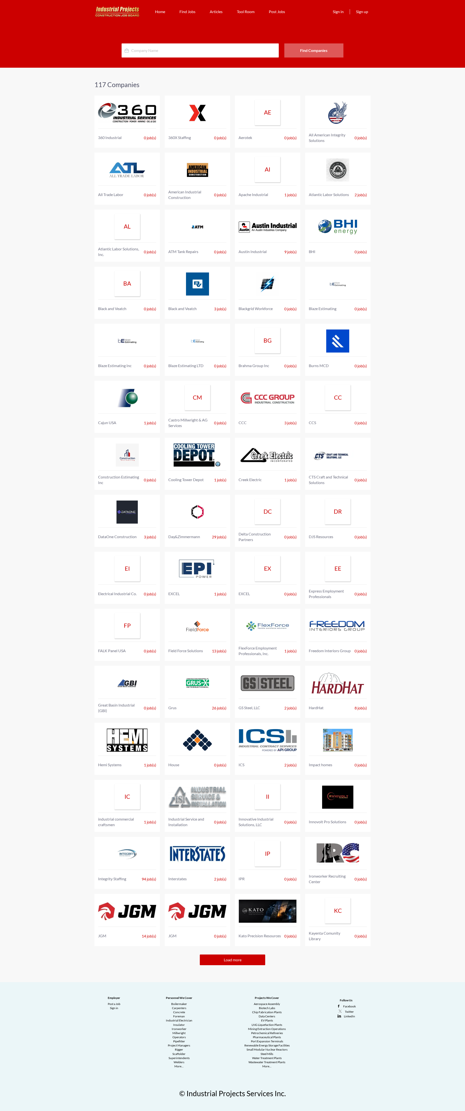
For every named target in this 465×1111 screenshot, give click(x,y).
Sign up (362, 11)
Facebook (349, 1006)
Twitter (349, 1011)
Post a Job (114, 1004)
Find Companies (313, 50)
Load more (232, 959)
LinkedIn (349, 1016)
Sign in (338, 11)
